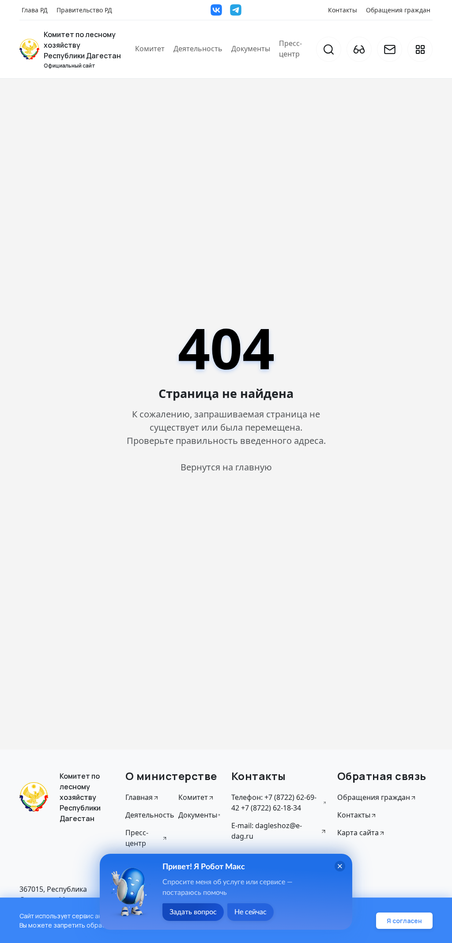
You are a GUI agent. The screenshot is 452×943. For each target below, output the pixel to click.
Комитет (150, 48)
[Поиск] (328, 49)
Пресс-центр (290, 48)
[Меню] (420, 49)
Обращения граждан (398, 10)
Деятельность (197, 48)
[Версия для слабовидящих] (359, 49)
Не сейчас (250, 912)
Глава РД (35, 10)
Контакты (342, 10)
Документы (250, 48)
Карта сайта (358, 832)
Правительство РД (84, 10)
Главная (139, 797)
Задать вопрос (193, 912)
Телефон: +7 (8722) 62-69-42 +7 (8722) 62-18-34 (273, 802)
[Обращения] (389, 49)
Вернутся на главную (226, 467)
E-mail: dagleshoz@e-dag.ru (266, 831)
